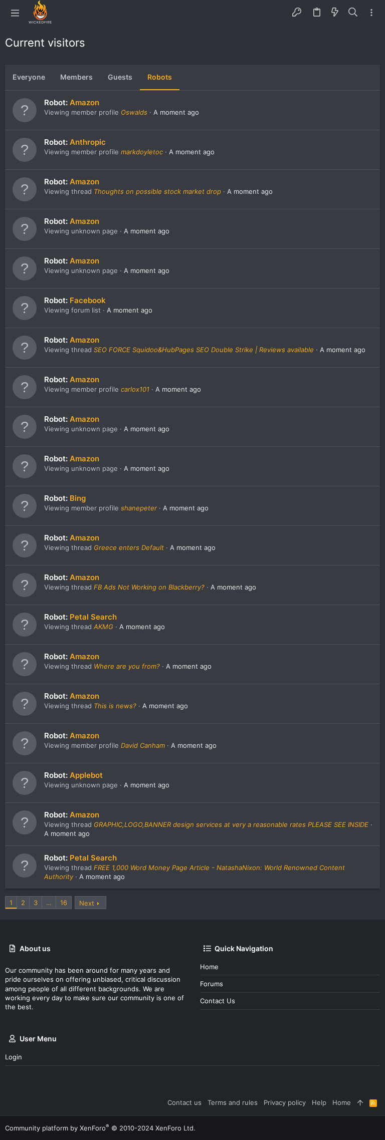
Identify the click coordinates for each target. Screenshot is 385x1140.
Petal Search (93, 617)
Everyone (29, 77)
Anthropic (88, 142)
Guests (120, 77)
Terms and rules (233, 1102)
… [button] (49, 903)
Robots (159, 77)
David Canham (143, 745)
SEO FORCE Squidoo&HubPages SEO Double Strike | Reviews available (204, 350)
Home (209, 967)
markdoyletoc (142, 152)
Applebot (86, 775)
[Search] (353, 13)
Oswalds (134, 112)
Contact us (217, 1001)
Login (13, 1057)
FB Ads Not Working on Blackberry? (149, 587)
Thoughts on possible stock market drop (157, 191)
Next (86, 903)
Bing (78, 498)
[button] (15, 13)
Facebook (88, 300)
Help (319, 1102)
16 (63, 903)
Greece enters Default (129, 547)
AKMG (103, 627)
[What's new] (334, 13)
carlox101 (135, 389)
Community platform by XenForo (100, 1128)
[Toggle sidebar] (371, 13)
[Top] (360, 1102)
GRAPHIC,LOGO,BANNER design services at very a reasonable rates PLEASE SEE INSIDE (231, 824)
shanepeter (139, 508)
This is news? (115, 706)
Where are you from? (127, 666)
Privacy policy (285, 1102)
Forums (211, 984)
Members (76, 77)
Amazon (84, 102)
